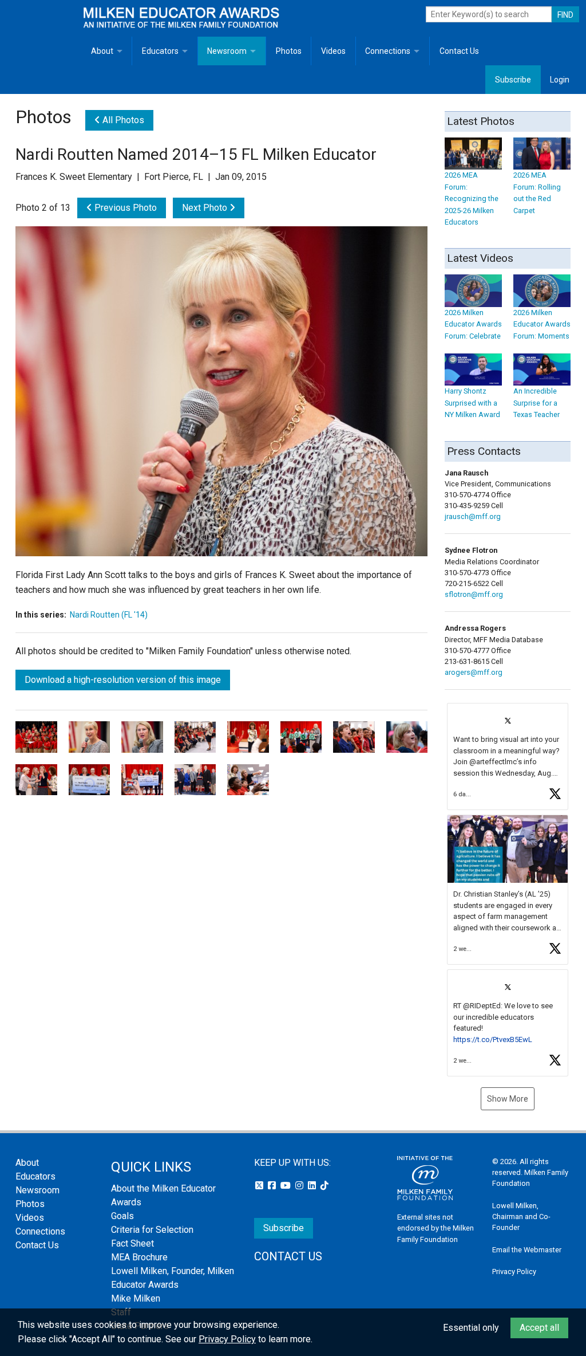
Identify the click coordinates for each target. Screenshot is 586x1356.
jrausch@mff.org (473, 516)
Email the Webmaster (526, 1249)
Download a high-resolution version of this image (123, 679)
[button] (508, 756)
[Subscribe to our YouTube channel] (286, 1185)
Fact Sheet (132, 1243)
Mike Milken (135, 1298)
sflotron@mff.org (474, 594)
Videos (333, 51)
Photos (289, 51)
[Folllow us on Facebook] (273, 1185)
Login (559, 79)
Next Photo (205, 207)
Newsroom (227, 51)
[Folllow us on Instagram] (300, 1185)
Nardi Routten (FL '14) (109, 614)
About (102, 51)
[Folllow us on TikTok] (324, 1185)
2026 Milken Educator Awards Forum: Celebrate (473, 324)
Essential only (471, 1327)
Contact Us (459, 51)
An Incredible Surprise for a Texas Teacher (536, 403)
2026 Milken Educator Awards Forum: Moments (542, 324)
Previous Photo (124, 207)
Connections (387, 51)
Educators (160, 51)
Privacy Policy (514, 1271)
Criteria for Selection (152, 1229)
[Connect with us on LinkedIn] (313, 1185)
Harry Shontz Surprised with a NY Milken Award (472, 403)
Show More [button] (507, 1098)
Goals (122, 1215)
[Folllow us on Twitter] (260, 1185)
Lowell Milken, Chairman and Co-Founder (521, 1216)
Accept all (539, 1327)
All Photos (122, 120)
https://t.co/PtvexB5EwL (492, 1039)
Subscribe (513, 79)
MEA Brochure (139, 1257)
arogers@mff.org (473, 672)
